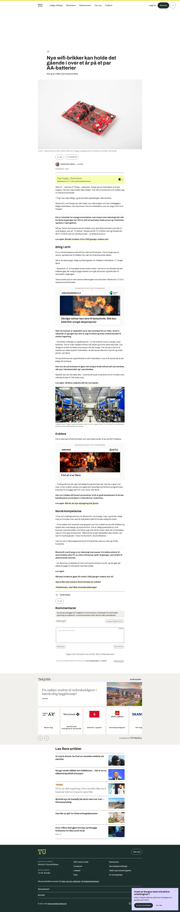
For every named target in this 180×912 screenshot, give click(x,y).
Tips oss (136, 852)
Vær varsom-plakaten (71, 881)
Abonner (163, 5)
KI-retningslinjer (116, 875)
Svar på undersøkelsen (143, 905)
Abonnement (43, 889)
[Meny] (173, 5)
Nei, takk (159, 905)
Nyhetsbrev (65, 595)
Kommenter (73, 157)
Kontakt (41, 895)
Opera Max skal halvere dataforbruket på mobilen (78, 582)
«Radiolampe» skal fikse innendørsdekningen (76, 587)
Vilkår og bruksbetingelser (120, 871)
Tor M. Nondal (44, 873)
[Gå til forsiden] (40, 5)
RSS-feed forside (80, 862)
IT (48, 51)
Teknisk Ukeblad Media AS (56, 904)
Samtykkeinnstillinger (118, 866)
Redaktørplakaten (91, 881)
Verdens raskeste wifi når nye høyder (81, 383)
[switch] (120, 179)
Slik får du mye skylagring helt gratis (81, 503)
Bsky (75, 875)
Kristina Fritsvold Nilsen (48, 864)
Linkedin (76, 871)
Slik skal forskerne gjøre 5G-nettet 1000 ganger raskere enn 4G (84, 577)
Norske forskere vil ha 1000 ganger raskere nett (86, 239)
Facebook (77, 866)
